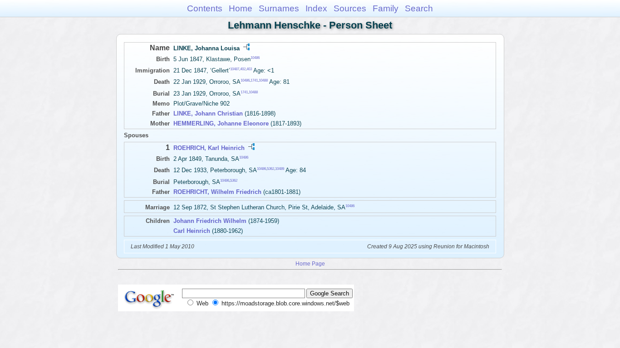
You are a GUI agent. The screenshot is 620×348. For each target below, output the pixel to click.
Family (386, 8)
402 (243, 69)
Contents (204, 8)
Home (240, 8)
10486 (255, 58)
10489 (279, 169)
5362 (270, 169)
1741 (254, 80)
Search (419, 8)
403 (249, 69)
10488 (263, 80)
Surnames (279, 8)
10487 (234, 69)
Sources (350, 8)
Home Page (310, 263)
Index (316, 8)
